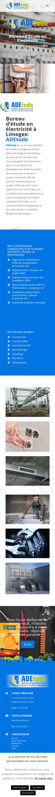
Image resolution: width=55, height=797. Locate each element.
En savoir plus (44, 778)
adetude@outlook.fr (20, 720)
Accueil (14, 738)
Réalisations (16, 743)
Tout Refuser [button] (37, 787)
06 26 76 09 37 (22, 726)
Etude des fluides (18, 740)
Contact (14, 745)
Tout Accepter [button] (20, 787)
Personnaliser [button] (28, 793)
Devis (27, 644)
